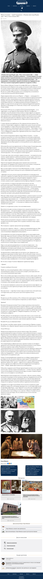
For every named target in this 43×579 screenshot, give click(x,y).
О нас (9, 5)
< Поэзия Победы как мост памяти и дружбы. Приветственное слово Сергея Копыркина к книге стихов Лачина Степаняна (9, 470)
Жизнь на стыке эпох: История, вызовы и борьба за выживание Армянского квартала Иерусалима (31, 495)
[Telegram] (11, 463)
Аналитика (15, 5)
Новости (34, 5)
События (21, 5)
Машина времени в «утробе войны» (8, 494)
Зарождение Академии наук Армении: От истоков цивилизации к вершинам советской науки (10, 517)
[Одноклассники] (9, 463)
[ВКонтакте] (8, 463)
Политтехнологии (11, 545)
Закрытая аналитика (12, 542)
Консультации (10, 548)
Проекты (28, 5)
